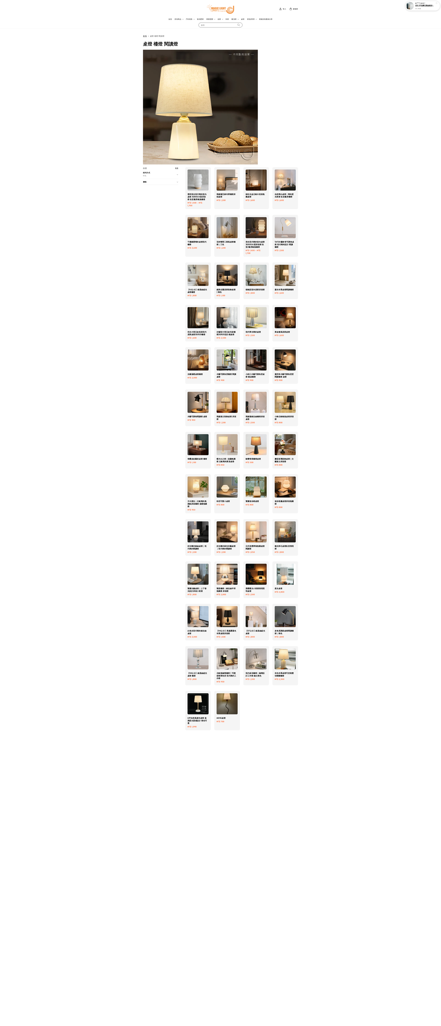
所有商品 (178, 19)
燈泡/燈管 (251, 19)
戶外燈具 (189, 19)
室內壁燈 (200, 19)
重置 (176, 168)
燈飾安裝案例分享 (266, 19)
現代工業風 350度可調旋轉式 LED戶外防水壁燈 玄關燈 (425, 5)
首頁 (170, 19)
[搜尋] (238, 25)
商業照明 (209, 19)
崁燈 (219, 19)
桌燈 (242, 19)
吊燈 (227, 19)
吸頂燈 (234, 19)
